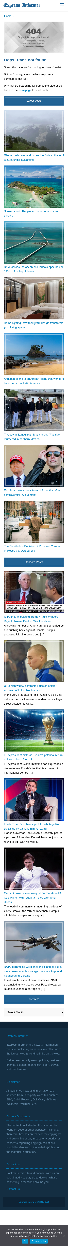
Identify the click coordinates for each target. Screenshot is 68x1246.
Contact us (13, 1189)
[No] (64, 1235)
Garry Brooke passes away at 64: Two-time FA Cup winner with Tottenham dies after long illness (32, 898)
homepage (24, 90)
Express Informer (21, 5)
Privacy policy (39, 1241)
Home (7, 16)
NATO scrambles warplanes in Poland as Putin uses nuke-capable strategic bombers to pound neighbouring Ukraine (33, 971)
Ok (25, 1241)
